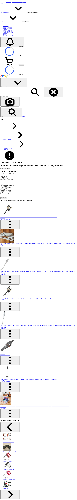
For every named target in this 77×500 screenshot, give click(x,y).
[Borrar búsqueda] (53, 92)
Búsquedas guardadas (8, 31)
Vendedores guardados (8, 32)
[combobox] (13, 96)
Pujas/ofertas (5, 26)
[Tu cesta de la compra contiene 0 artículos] (9, 64)
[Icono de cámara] (9, 101)
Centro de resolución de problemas (10, 35)
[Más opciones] (9, 224)
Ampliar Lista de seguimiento (33, 12)
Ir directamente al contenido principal (8, 1)
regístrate (14, 2)
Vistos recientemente (7, 25)
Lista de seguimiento (7, 27)
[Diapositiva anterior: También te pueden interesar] (9, 427)
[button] (11, 112)
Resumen (5, 23)
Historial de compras (7, 28)
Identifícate (8, 2)
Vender (2, 3)
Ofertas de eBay (19, 2)
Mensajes (5, 34)
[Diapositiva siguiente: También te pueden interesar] (9, 494)
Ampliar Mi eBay (25, 21)
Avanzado (24, 116)
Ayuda (24, 2)
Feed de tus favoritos (7, 30)
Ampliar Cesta (21, 64)
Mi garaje (5, 33)
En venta (5, 29)
